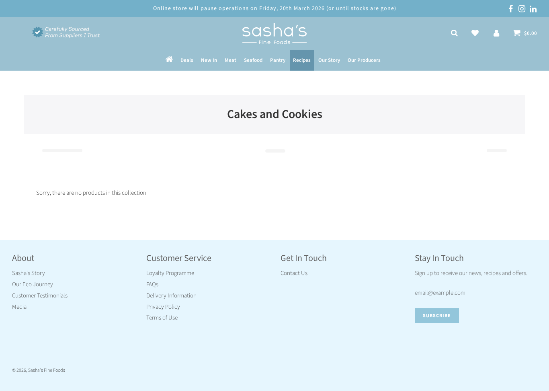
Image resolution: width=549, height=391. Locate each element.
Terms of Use (162, 318)
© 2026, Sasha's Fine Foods (38, 370)
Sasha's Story (28, 273)
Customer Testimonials (40, 295)
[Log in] (496, 34)
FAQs (152, 284)
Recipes (302, 60)
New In (209, 60)
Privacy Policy (163, 307)
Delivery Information (171, 295)
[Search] (454, 33)
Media (19, 307)
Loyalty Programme (170, 273)
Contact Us (294, 273)
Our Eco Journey (32, 284)
